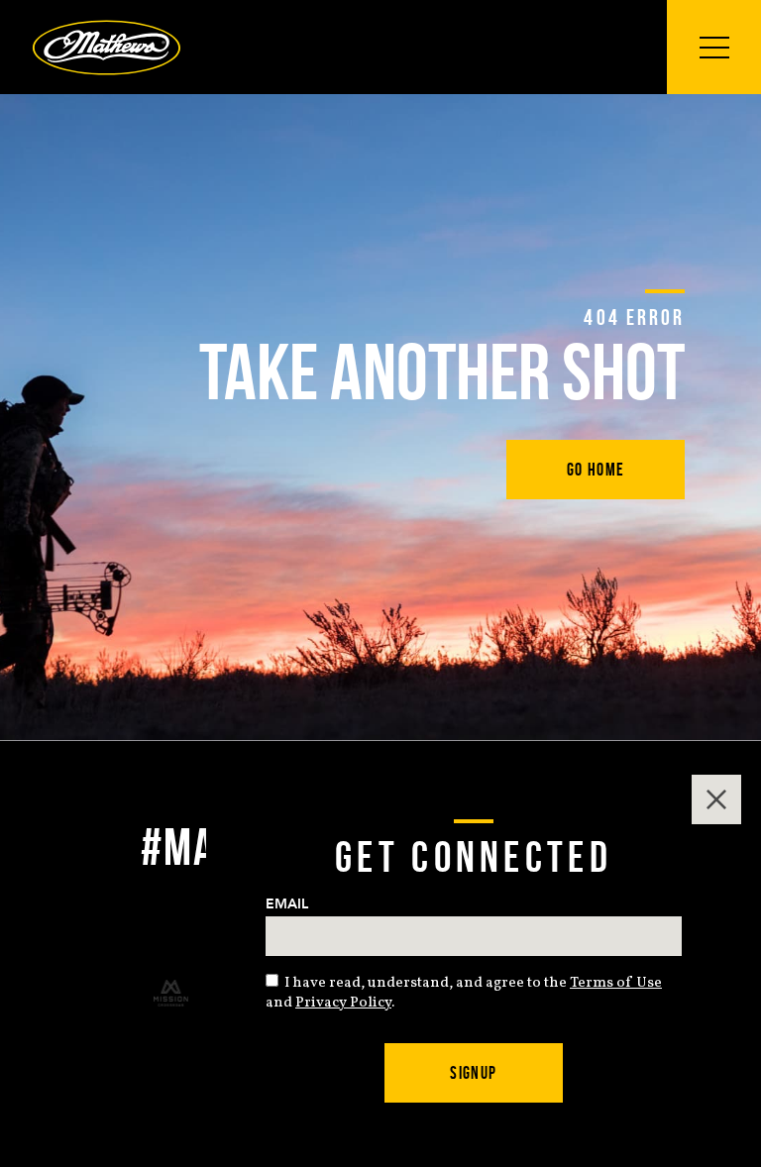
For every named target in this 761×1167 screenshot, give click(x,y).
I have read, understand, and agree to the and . (464, 993)
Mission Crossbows (171, 993)
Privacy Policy (343, 1003)
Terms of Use (616, 983)
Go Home (596, 469)
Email (287, 904)
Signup (473, 1073)
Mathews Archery (106, 47)
